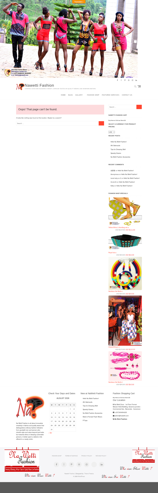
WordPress (81, 476)
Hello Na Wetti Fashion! (119, 142)
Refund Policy (101, 456)
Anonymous (115, 174)
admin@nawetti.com (121, 416)
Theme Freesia (89, 473)
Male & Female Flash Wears (92, 417)
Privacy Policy (86, 456)
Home (63, 95)
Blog (70, 95)
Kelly (112, 186)
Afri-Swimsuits (115, 145)
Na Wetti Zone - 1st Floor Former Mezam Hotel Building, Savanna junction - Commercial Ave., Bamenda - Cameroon (127, 406)
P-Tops (85, 420)
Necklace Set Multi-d (115, 382)
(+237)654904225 (120, 412)
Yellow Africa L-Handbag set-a (118, 227)
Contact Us (127, 95)
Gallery (79, 95)
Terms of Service (71, 456)
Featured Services (110, 95)
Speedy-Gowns (116, 153)
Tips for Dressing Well (118, 149)
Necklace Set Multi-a (115, 291)
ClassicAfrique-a (114, 347)
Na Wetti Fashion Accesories (120, 157)
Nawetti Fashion (39, 85)
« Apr (50, 433)
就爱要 (113, 170)
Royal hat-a (112, 252)
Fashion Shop (93, 95)
